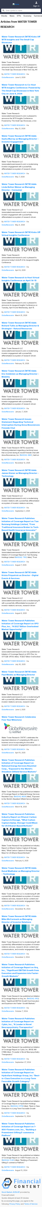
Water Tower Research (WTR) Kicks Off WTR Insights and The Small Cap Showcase (21, 39)
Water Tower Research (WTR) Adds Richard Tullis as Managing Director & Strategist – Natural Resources (20, 326)
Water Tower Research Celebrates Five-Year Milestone (19, 718)
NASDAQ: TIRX (21, 557)
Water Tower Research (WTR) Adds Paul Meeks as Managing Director (19, 673)
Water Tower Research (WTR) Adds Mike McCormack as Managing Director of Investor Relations (19, 919)
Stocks (4, 16)
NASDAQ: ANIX (26, 455)
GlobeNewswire (8, 77)
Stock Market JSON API (11, 1192)
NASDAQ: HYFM (17, 1106)
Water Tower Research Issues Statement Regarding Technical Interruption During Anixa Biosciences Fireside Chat (21, 423)
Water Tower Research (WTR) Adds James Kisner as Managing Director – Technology (20, 473)
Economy (27, 16)
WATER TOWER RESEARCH (14, 74)
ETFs (19, 16)
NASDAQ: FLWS (8, 1160)
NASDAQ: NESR (20, 797)
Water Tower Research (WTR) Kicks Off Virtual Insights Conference (21, 233)
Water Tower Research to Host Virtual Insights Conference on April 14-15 (20, 279)
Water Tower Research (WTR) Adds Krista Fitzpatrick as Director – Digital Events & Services (20, 575)
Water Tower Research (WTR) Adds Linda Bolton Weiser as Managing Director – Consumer (19, 187)
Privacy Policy (14, 1204)
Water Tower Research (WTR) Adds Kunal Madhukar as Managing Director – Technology (21, 871)
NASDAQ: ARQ (32, 999)
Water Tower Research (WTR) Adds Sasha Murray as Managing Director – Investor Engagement (20, 139)
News (12, 16)
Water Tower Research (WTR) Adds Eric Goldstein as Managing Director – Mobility (20, 374)
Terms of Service (30, 1204)
